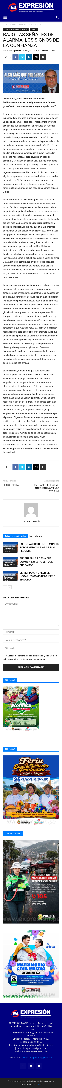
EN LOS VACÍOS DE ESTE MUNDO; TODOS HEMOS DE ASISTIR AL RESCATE (39, 547)
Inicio (5, 24)
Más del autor (35, 536)
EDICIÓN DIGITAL (11, 485)
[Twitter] (31, 1066)
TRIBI (39, 1084)
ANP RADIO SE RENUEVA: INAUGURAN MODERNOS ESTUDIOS (46, 488)
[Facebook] (23, 1066)
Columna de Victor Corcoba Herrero (26, 24)
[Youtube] (39, 1066)
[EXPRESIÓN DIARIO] (31, 7)
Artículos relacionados (15, 536)
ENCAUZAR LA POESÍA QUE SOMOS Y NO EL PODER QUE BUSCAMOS (36, 562)
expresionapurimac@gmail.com (38, 1057)
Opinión (34, 29)
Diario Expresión (14, 50)
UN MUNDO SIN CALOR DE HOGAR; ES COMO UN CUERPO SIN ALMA (37, 576)
